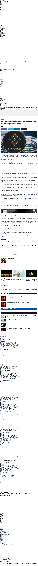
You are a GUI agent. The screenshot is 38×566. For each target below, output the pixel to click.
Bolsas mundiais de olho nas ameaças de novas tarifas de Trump (18, 302)
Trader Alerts (2, 29)
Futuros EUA (2, 40)
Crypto (1, 38)
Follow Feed (2, 26)
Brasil (1, 77)
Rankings (1, 5)
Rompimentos (2, 34)
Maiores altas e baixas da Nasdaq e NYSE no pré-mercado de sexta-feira (19, 328)
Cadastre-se (2, 109)
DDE (0, 31)
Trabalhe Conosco (3, 526)
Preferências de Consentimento (5, 534)
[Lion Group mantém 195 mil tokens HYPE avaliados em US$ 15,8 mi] (6, 273)
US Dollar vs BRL (10, 95)
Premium (8, 69)
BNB (8, 245)
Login (9, 495)
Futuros (1, 39)
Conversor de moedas (3, 30)
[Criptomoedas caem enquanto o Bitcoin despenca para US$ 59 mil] (19, 273)
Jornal (1, 537)
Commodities (2, 43)
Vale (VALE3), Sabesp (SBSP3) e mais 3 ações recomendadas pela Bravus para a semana (21, 319)
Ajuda (1, 528)
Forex (1, 37)
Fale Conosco (2, 73)
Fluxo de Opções (2, 33)
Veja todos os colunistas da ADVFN (9, 308)
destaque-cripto (33, 245)
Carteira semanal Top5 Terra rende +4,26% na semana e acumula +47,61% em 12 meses (21, 315)
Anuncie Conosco (2, 531)
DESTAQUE (19, 245)
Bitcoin (6, 99)
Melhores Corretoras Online (4, 532)
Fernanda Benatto (11, 258)
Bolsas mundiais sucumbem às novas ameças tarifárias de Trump (18, 296)
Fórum (1, 4)
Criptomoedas (13, 245)
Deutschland (2, 81)
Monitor (1, 2)
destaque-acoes (26, 245)
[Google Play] (2, 543)
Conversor (1, 540)
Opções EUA (2, 42)
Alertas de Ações (2, 28)
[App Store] (2, 542)
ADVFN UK (2, 76)
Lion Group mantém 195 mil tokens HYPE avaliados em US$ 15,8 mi (6, 279)
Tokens (3, 119)
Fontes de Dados (2, 533)
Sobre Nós (1, 525)
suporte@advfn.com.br (3, 72)
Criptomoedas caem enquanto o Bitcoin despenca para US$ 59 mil (19, 279)
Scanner (1, 8)
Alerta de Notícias (2, 23)
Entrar (1, 69)
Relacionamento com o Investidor (5, 527)
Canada (1, 79)
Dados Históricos (2, 32)
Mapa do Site (2, 529)
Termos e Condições (23, 546)
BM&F (1, 41)
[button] (4, 557)
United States (2, 75)
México (1, 83)
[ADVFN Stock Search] (0, 1)
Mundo (1, 7)
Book (1, 3)
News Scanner (2, 22)
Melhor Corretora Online (3, 35)
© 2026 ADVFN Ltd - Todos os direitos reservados (7, 548)
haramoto (8, 297)
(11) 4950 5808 (2, 71)
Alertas (1, 27)
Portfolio (1, 6)
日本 (1, 84)
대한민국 (1, 85)
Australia (1, 78)
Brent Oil (6, 103)
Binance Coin (4, 245)
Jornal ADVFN (2, 21)
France (1, 80)
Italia (1, 82)
